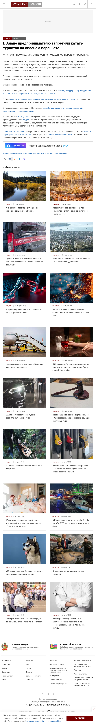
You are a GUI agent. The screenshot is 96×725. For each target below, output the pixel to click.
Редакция (77, 670)
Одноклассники (79, 4)
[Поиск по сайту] (91, 4)
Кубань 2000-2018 (56, 680)
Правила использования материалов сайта (83, 679)
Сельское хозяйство (34, 676)
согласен (80, 718)
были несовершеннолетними (59, 134)
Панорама (53, 660)
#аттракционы (39, 153)
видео (26, 120)
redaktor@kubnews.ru (58, 704)
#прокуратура (61, 153)
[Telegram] (19, 159)
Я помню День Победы (82, 660)
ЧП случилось (24, 117)
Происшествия (7, 676)
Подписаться (18, 146)
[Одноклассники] (14, 159)
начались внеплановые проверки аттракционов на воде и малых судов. (43, 99)
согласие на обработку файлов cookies (43, 721)
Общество (7, 38)
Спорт (4, 680)
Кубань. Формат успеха (59, 683)
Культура (29, 660)
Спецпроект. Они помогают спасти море (82, 665)
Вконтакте (74, 4)
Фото (28, 664)
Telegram (84, 4)
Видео (28, 668)
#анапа (50, 153)
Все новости (6, 660)
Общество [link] (9, 204)
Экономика (6, 672)
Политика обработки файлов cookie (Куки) (82, 684)
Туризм (29, 672)
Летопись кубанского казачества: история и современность (58, 670)
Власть (4, 668)
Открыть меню (4, 4)
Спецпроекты (55, 676)
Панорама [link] (55, 204)
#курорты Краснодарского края (17, 153)
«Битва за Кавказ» (57, 664)
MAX (65, 145)
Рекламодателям (80, 674)
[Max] (24, 159)
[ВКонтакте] (9, 159)
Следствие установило (13, 131)
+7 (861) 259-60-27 (36, 704)
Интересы (29, 680)
